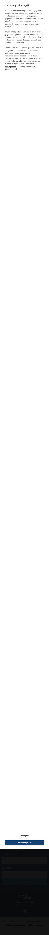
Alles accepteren (24, 843)
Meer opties (24, 836)
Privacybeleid (10, 66)
